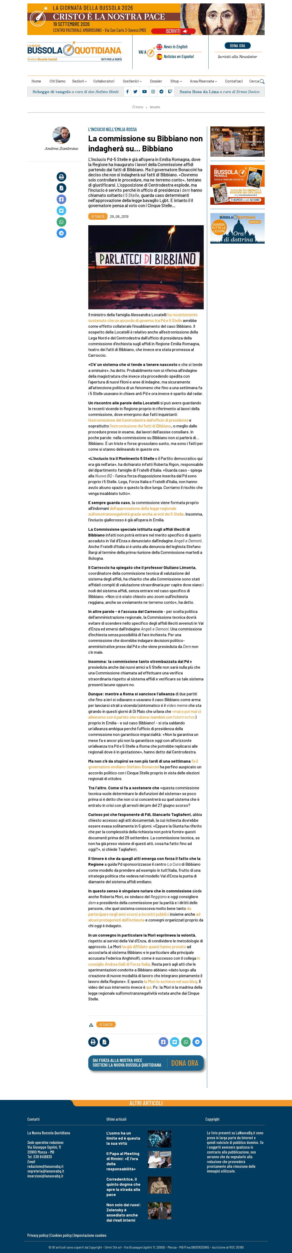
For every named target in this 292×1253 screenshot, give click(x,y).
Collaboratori (103, 81)
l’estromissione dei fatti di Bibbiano (140, 425)
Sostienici (131, 81)
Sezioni (78, 81)
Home (36, 81)
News (175, 46)
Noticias (179, 56)
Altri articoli (146, 1103)
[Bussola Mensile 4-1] (237, 141)
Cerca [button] (254, 81)
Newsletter (237, 57)
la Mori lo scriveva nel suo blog (170, 981)
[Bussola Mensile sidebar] (237, 185)
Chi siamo (57, 81)
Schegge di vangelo (51, 91)
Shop (175, 81)
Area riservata (202, 81)
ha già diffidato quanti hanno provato (154, 946)
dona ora (237, 45)
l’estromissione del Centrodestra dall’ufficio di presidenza (138, 420)
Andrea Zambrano (61, 148)
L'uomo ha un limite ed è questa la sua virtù (123, 1138)
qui (148, 987)
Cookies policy (61, 1235)
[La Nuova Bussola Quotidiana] (74, 52)
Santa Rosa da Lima (199, 91)
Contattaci (234, 81)
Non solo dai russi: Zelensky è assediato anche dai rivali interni (123, 1212)
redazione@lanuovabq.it (45, 1166)
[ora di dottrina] (237, 228)
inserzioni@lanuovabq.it (45, 1175)
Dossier (156, 81)
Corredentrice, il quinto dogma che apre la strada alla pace (123, 1187)
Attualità (155, 107)
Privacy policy (37, 1235)
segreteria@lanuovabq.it (45, 1170)
